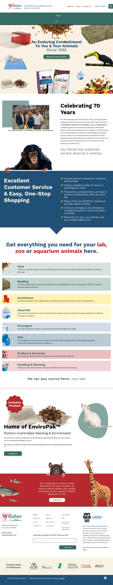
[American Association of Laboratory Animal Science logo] (33, 566)
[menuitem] (70, 6)
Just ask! (78, 379)
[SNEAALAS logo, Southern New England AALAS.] (73, 566)
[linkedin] (105, 578)
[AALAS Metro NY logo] (46, 566)
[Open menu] (56, 21)
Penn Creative (59, 578)
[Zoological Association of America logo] (99, 566)
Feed (20, 266)
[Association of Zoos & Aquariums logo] (86, 566)
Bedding (22, 281)
